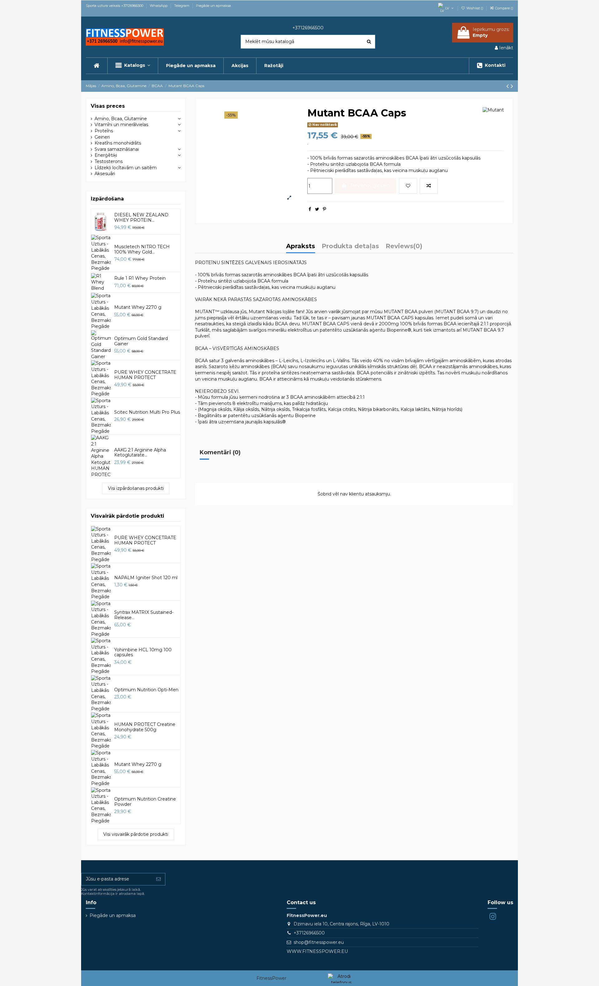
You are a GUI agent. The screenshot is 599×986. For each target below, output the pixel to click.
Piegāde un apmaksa (213, 5)
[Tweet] (317, 209)
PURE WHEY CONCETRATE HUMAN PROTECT (145, 374)
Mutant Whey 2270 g (137, 307)
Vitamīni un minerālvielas (121, 124)
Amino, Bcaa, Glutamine (121, 118)
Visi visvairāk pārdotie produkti (135, 834)
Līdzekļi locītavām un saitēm (126, 167)
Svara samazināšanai (117, 149)
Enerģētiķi (106, 155)
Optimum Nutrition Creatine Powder (145, 801)
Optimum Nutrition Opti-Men (146, 690)
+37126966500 (309, 933)
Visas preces (108, 106)
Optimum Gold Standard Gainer (141, 341)
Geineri (102, 137)
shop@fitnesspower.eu (319, 942)
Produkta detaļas (350, 246)
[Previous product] (508, 86)
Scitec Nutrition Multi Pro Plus (147, 412)
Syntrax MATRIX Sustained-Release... (143, 614)
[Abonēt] (158, 879)
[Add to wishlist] (408, 186)
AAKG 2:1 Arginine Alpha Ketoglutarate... (140, 452)
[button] (132, 66)
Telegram (182, 5)
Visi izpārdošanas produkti (136, 488)
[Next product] (512, 86)
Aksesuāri (105, 173)
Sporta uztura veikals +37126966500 (115, 5)
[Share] (310, 209)
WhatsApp (159, 5)
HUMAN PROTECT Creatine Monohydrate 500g (144, 727)
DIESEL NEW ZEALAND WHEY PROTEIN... (141, 217)
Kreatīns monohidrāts (118, 143)
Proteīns (104, 131)
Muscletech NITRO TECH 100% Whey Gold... (142, 249)
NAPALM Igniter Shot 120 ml (146, 577)
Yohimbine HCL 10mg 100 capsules (143, 652)
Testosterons (109, 161)
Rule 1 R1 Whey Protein (140, 278)
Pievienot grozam (370, 185)
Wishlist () (474, 8)
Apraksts (300, 246)
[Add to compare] (429, 186)
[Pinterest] (324, 209)
